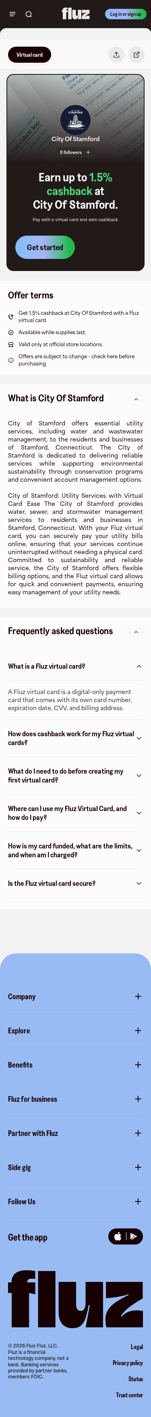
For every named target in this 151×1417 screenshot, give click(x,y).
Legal (137, 1346)
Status (135, 1378)
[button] (75, 120)
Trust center (129, 1395)
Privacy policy (128, 1362)
